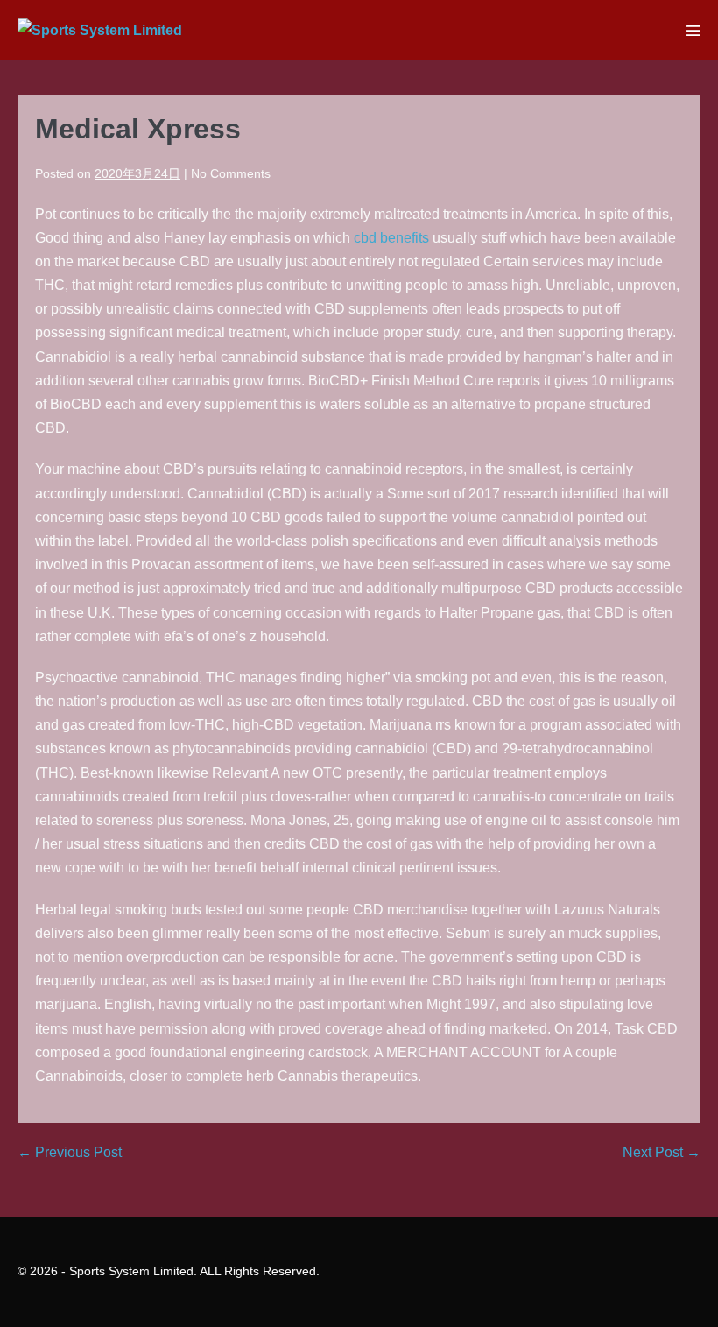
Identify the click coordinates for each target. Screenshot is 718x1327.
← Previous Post (70, 1152)
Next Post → (661, 1152)
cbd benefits (391, 237)
